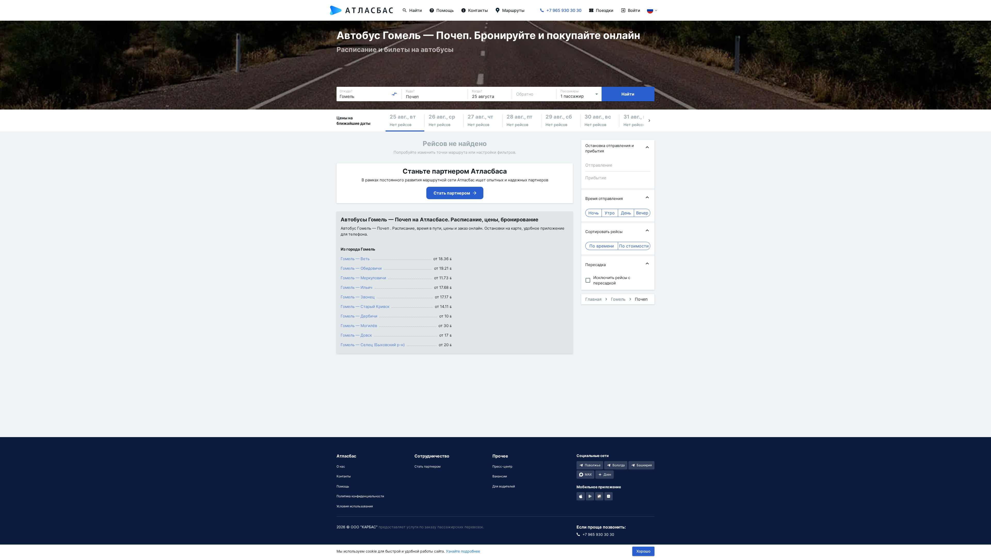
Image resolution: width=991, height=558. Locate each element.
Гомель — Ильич (356, 287)
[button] (405, 120)
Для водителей (503, 486)
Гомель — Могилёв (359, 325)
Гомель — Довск (356, 335)
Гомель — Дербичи (359, 316)
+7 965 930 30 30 (563, 10)
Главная (593, 299)
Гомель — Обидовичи (361, 268)
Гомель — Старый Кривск (365, 306)
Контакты (344, 476)
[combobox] (369, 94)
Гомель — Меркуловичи (363, 277)
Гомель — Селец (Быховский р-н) (373, 344)
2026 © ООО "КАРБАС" (357, 527)
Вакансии (499, 476)
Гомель (618, 299)
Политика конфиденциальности (360, 496)
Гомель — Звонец (358, 297)
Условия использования (355, 506)
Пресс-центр (502, 466)
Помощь (343, 486)
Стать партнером (427, 466)
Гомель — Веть (355, 258)
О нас (341, 466)
